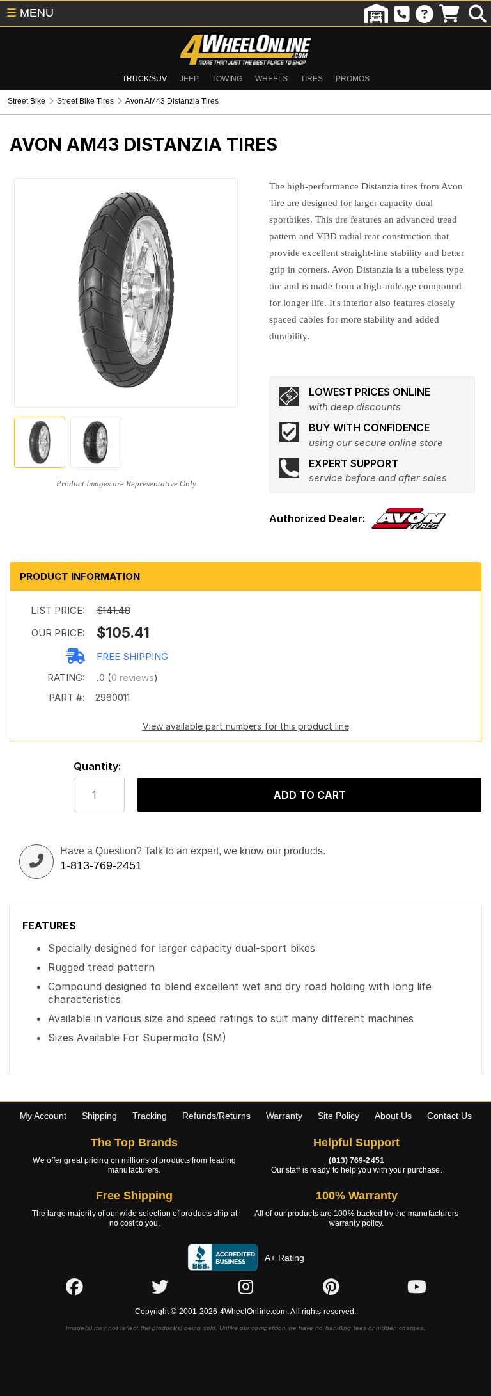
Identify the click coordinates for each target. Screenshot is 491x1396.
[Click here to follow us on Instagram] (245, 1286)
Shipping (99, 1116)
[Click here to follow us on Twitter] (160, 1286)
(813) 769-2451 (356, 1160)
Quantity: (97, 766)
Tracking (149, 1116)
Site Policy (338, 1116)
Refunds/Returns (216, 1116)
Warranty (284, 1116)
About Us (393, 1116)
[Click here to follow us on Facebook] (74, 1286)
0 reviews (132, 677)
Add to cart (310, 795)
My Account (43, 1116)
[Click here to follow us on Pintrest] (331, 1286)
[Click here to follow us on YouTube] (417, 1286)
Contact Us (449, 1116)
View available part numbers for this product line (246, 726)
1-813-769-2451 (101, 865)
